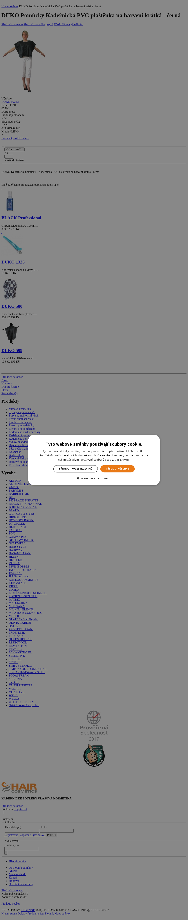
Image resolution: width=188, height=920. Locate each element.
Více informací (122, 459)
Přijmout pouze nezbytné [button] (75, 468)
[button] (94, 478)
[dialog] (94, 460)
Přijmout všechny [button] (117, 468)
